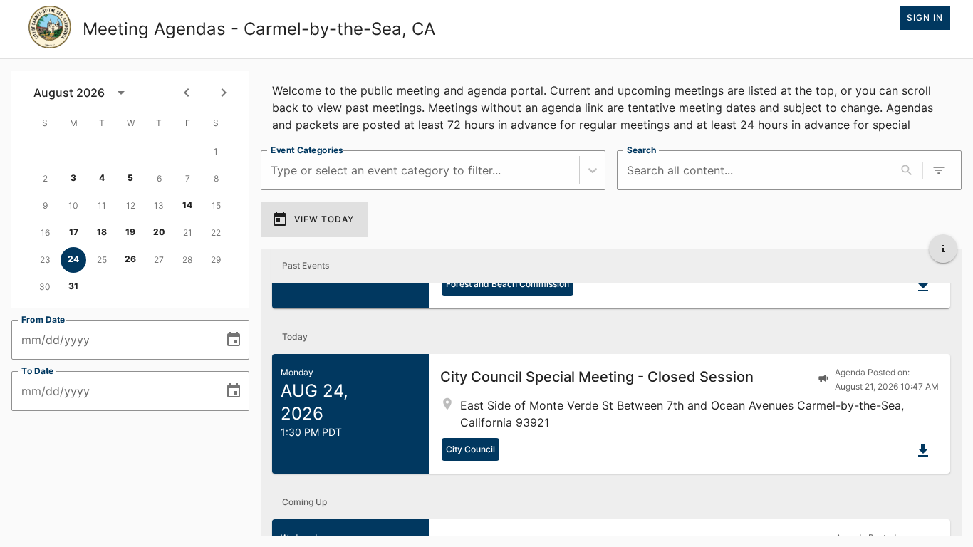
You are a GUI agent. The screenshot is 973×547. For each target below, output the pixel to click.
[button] (611, 414)
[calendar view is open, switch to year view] (121, 92)
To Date (37, 370)
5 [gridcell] (130, 177)
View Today (324, 219)
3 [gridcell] (73, 177)
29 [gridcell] (216, 259)
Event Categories (307, 150)
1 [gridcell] (216, 151)
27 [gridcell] (159, 259)
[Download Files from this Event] (923, 285)
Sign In (925, 17)
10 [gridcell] (73, 205)
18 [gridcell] (102, 231)
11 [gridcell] (102, 205)
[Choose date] (233, 339)
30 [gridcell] (45, 286)
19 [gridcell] (130, 231)
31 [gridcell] (73, 286)
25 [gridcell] (102, 259)
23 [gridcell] (45, 259)
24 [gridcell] (73, 259)
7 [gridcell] (187, 178)
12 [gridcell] (130, 205)
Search (641, 150)
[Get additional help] (943, 248)
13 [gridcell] (159, 205)
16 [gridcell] (45, 232)
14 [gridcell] (187, 204)
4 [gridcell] (102, 177)
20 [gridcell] (159, 231)
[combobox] (272, 170)
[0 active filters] (939, 170)
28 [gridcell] (187, 259)
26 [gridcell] (130, 259)
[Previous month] (187, 92)
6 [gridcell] (159, 178)
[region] (611, 104)
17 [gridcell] (73, 231)
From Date (43, 319)
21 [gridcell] (187, 232)
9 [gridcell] (45, 205)
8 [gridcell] (216, 178)
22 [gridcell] (216, 232)
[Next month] (224, 92)
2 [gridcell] (45, 178)
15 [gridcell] (216, 205)
